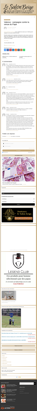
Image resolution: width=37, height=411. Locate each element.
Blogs (4, 355)
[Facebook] (8, 50)
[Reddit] (16, 50)
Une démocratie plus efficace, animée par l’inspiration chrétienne (12, 385)
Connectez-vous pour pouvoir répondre (12, 75)
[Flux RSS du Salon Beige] (19, 377)
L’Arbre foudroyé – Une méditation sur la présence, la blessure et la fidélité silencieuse (12, 390)
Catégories (5, 360)
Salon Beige (9, 27)
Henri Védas (6, 40)
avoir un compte (8, 136)
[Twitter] (5, 50)
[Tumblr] (18, 50)
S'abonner (21, 391)
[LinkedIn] (13, 50)
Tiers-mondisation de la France (11, 394)
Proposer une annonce (18, 345)
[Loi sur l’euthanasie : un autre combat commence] (3, 402)
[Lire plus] (24, 184)
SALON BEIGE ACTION (18, 155)
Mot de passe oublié (32, 148)
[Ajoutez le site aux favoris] (18, 377)
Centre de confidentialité (24, 393)
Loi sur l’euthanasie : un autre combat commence (11, 399)
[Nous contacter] (17, 377)
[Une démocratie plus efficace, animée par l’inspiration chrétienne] (3, 387)
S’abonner (4, 358)
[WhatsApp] (24, 50)
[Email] (21, 50)
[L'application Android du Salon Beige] (20, 377)
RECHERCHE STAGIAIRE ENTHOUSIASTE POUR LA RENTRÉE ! (14, 340)
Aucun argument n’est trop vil (9, 31)
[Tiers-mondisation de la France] (3, 397)
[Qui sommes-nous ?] (16, 377)
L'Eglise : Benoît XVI (7, 19)
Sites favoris (5, 363)
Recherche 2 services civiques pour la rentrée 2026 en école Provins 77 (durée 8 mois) (18, 336)
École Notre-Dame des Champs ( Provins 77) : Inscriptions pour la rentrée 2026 (17, 333)
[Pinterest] (10, 50)
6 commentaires (9, 28)
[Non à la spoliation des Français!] (18, 181)
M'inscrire (33, 152)
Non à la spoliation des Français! (9, 182)
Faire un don (5, 357)
